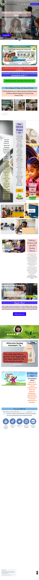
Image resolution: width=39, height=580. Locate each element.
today (25, 412)
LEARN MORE (6, 35)
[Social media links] (36, 0)
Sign (21, 412)
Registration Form (19, 314)
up (23, 412)
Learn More (19, 190)
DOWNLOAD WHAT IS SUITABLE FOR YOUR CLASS (19, 81)
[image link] (19, 55)
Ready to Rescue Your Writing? (6, 100)
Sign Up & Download (31, 211)
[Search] (22, 4)
